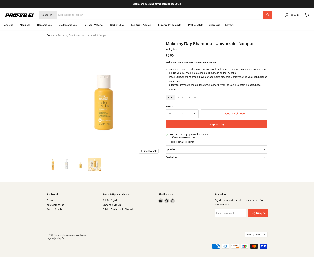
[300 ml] (181, 101)
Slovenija (254, 234)
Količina (169, 106)
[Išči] (267, 15)
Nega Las (25, 25)
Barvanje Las (44, 25)
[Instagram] (172, 200)
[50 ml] (171, 101)
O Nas (50, 200)
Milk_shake (172, 49)
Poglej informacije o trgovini (182, 142)
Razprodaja (214, 25)
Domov (50, 35)
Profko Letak (195, 25)
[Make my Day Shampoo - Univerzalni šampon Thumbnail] (52, 164)
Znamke (9, 25)
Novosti (229, 25)
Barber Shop (117, 25)
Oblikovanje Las (67, 25)
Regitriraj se (258, 213)
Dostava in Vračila (112, 205)
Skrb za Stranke (54, 209)
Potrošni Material (93, 25)
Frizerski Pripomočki (170, 25)
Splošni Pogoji (110, 200)
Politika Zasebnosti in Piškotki (118, 209)
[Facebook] (166, 200)
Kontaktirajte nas (55, 205)
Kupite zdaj (217, 124)
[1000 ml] (193, 101)
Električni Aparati (141, 25)
